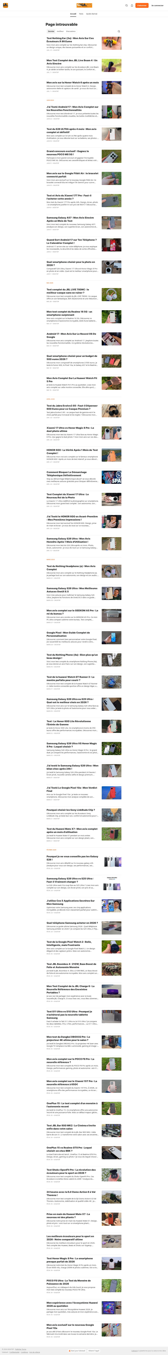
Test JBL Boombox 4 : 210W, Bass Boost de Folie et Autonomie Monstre (71, 966)
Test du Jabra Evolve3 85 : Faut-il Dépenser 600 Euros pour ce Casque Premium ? (72, 407)
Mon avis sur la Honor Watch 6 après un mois (73, 82)
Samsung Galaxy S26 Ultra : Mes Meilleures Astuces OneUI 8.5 (72, 590)
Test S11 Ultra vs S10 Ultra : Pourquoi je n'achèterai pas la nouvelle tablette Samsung (69, 1014)
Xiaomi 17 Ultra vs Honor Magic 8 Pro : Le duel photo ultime (70, 429)
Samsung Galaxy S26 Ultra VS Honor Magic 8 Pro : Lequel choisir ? (72, 745)
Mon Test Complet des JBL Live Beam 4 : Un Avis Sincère (72, 62)
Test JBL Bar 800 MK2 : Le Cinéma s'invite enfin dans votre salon (71, 1127)
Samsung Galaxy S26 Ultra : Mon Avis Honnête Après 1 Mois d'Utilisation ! (68, 540)
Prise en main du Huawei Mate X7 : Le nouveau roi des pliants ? (68, 1216)
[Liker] (48, 53)
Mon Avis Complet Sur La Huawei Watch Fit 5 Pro (72, 380)
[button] (73, 14)
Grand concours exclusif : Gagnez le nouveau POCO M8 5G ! (68, 153)
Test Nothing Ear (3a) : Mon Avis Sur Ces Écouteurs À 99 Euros (70, 40)
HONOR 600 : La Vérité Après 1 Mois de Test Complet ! (72, 452)
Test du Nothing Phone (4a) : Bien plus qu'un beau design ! (72, 656)
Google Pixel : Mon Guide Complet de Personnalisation (68, 634)
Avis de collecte (34, 1352)
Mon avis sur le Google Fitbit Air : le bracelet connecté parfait (72, 175)
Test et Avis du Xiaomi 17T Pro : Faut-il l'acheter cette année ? (69, 197)
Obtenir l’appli (93, 1351)
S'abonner (142, 5)
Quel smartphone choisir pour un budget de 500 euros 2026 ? (72, 358)
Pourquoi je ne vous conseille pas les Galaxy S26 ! (72, 858)
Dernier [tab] (51, 31)
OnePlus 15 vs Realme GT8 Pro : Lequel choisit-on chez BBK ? (69, 1149)
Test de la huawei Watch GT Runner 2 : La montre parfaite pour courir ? (70, 679)
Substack (134, 1351)
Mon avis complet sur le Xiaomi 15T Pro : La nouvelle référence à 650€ (72, 1083)
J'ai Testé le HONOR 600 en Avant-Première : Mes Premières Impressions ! (72, 518)
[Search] (126, 5)
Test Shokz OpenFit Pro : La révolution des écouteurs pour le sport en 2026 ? (71, 1171)
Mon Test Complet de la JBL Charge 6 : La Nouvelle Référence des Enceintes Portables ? (70, 989)
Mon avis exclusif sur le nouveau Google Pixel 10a (70, 1327)
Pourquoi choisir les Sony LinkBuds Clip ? (71, 810)
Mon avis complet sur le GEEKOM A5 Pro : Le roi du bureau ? (72, 612)
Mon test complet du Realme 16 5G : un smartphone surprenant (69, 313)
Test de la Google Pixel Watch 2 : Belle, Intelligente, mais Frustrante (69, 944)
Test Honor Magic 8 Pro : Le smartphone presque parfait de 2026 (70, 1260)
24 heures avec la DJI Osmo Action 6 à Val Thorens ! (71, 1194)
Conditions (24, 1352)
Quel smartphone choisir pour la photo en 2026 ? (71, 264)
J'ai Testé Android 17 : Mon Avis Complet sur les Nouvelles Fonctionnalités (72, 109)
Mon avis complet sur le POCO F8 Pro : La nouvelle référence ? (70, 1061)
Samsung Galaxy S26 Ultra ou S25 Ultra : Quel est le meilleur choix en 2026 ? (70, 701)
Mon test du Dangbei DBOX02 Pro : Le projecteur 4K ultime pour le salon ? (68, 1038)
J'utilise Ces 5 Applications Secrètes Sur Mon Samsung (71, 902)
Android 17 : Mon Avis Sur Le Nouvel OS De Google (71, 335)
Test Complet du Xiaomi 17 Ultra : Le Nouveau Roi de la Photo (68, 496)
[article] (84, 46)
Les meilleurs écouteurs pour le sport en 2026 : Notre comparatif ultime (70, 1238)
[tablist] (62, 31)
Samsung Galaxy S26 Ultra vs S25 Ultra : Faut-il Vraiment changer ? (70, 880)
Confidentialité (14, 1352)
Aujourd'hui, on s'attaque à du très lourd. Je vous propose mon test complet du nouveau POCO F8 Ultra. (71, 1288)
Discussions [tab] (70, 31)
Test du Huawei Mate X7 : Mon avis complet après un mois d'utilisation (72, 831)
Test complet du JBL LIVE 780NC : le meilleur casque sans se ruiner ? (68, 291)
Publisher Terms (20, 1349)
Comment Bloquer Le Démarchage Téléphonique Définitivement (67, 474)
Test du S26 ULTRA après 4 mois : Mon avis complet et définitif (71, 131)
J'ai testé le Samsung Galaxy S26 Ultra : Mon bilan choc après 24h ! (72, 767)
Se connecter (158, 5)
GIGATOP (56, 50)
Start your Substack (78, 1351)
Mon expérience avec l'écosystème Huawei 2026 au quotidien (72, 1304)
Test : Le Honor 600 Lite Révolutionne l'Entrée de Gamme (69, 723)
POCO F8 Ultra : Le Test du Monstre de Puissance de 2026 (69, 1282)
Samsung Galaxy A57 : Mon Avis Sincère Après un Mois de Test (70, 219)
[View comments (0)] (64, 53)
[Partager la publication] (132, 5)
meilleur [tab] (60, 31)
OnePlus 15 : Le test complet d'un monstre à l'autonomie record (72, 1105)
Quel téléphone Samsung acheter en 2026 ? (72, 923)
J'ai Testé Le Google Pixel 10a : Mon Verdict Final (72, 789)
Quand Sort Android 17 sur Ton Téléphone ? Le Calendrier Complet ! (72, 241)
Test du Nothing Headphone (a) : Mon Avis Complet (71, 568)
